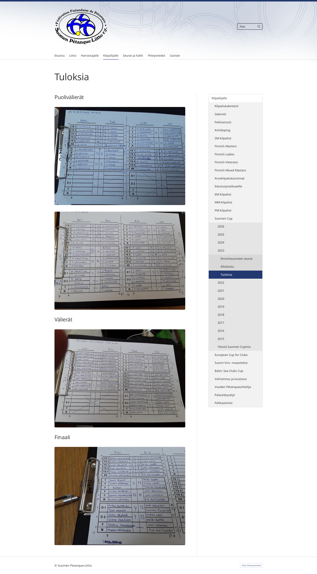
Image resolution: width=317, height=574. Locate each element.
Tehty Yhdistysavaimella (251, 565)
